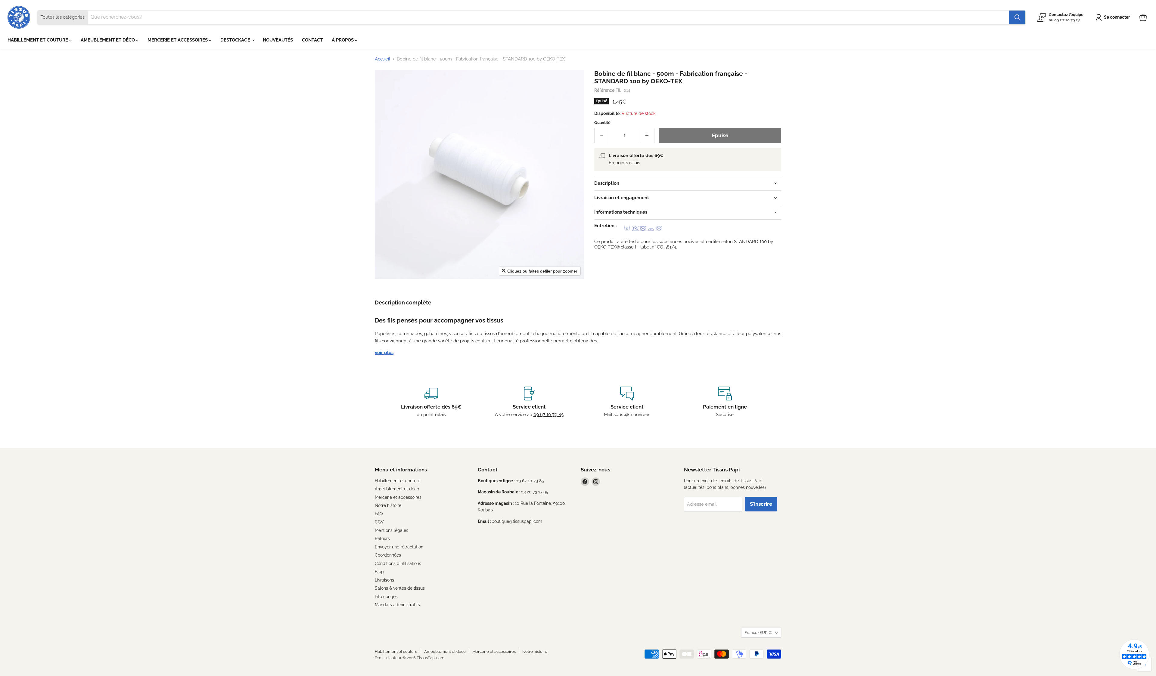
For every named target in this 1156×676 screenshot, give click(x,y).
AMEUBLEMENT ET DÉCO (108, 40)
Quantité (602, 122)
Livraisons (384, 580)
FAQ (379, 513)
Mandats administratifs (397, 604)
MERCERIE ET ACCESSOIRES (178, 40)
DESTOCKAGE (235, 40)
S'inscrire (761, 504)
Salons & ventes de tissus (400, 588)
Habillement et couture (397, 480)
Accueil (382, 59)
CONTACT (312, 40)
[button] (1113, 17)
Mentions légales (391, 530)
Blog (379, 571)
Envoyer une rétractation (399, 547)
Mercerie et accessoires (398, 497)
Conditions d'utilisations (398, 563)
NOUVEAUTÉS (278, 40)
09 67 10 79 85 (1067, 20)
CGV (379, 522)
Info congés (386, 596)
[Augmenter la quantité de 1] (647, 135)
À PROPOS (343, 40)
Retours (382, 538)
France (758, 632)
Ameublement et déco (397, 488)
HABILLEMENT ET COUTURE (38, 40)
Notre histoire (388, 505)
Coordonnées (388, 555)
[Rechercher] (1017, 17)
